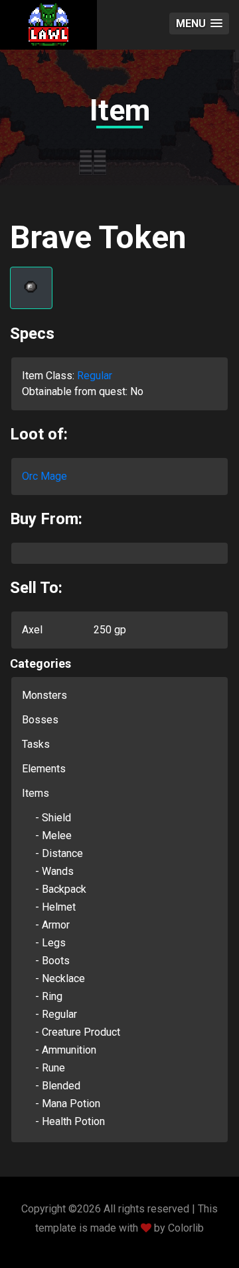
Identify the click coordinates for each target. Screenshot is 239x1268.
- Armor (52, 925)
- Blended (57, 1085)
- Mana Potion (67, 1103)
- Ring (48, 996)
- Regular (56, 1014)
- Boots (52, 960)
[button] (199, 23)
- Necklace (60, 978)
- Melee (53, 835)
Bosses (40, 719)
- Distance (59, 853)
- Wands (54, 871)
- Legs (50, 942)
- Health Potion (70, 1121)
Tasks (36, 744)
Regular (94, 375)
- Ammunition (65, 1050)
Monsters (44, 695)
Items (35, 793)
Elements (44, 768)
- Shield (53, 817)
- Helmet (55, 907)
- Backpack (60, 889)
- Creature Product (77, 1032)
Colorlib (186, 1228)
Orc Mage (44, 476)
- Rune (50, 1068)
